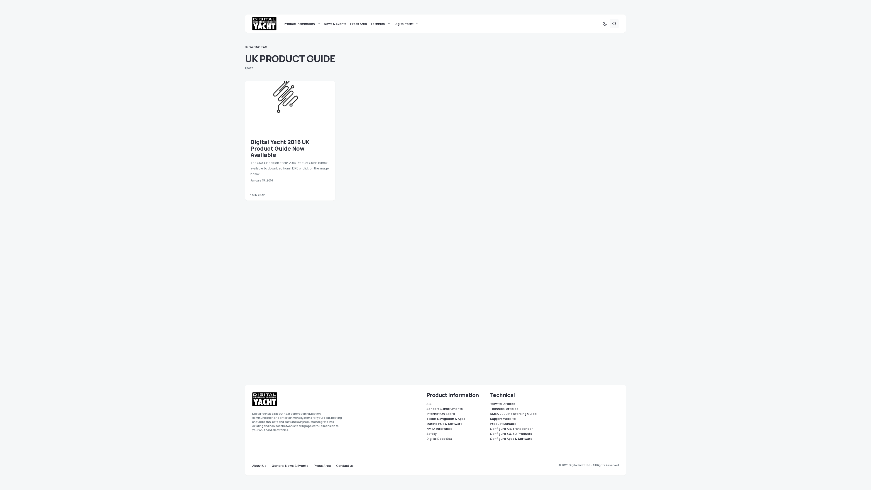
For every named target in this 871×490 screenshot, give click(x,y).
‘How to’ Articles (503, 403)
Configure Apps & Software (511, 438)
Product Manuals (503, 423)
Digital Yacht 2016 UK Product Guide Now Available (279, 148)
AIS (428, 403)
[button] (605, 23)
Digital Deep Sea (439, 438)
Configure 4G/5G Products (511, 433)
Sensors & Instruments (444, 408)
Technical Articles (504, 408)
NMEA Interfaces (439, 428)
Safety (431, 433)
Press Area (322, 465)
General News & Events (290, 465)
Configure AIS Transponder (511, 428)
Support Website (503, 418)
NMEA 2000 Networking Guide (513, 413)
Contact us (345, 465)
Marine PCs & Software (444, 423)
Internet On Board (440, 413)
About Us (259, 465)
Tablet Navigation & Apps (445, 418)
